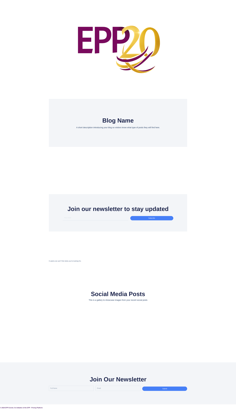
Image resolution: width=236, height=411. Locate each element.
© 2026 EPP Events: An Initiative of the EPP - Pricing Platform (21, 408)
